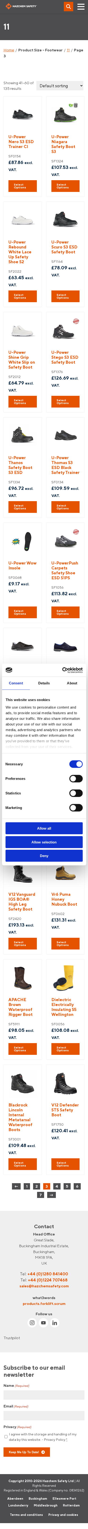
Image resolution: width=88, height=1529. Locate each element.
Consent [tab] (16, 683)
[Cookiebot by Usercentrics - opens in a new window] (63, 670)
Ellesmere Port (64, 1498)
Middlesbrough (45, 1505)
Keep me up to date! (24, 1452)
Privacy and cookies (63, 1515)
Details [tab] (44, 683)
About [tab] (72, 683)
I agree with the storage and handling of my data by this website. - (43, 1436)
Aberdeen (15, 1498)
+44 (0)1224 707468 (48, 1279)
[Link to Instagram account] (32, 1322)
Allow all (44, 828)
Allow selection (44, 842)
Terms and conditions (26, 1515)
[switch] (76, 778)
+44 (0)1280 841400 (47, 1273)
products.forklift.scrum (44, 1303)
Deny (44, 856)
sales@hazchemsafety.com (44, 1286)
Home (9, 50)
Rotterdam (71, 1505)
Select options (20, 186)
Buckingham (38, 1498)
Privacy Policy (54, 1439)
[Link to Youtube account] (43, 1322)
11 (68, 50)
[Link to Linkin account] (54, 1322)
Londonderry (18, 1505)
